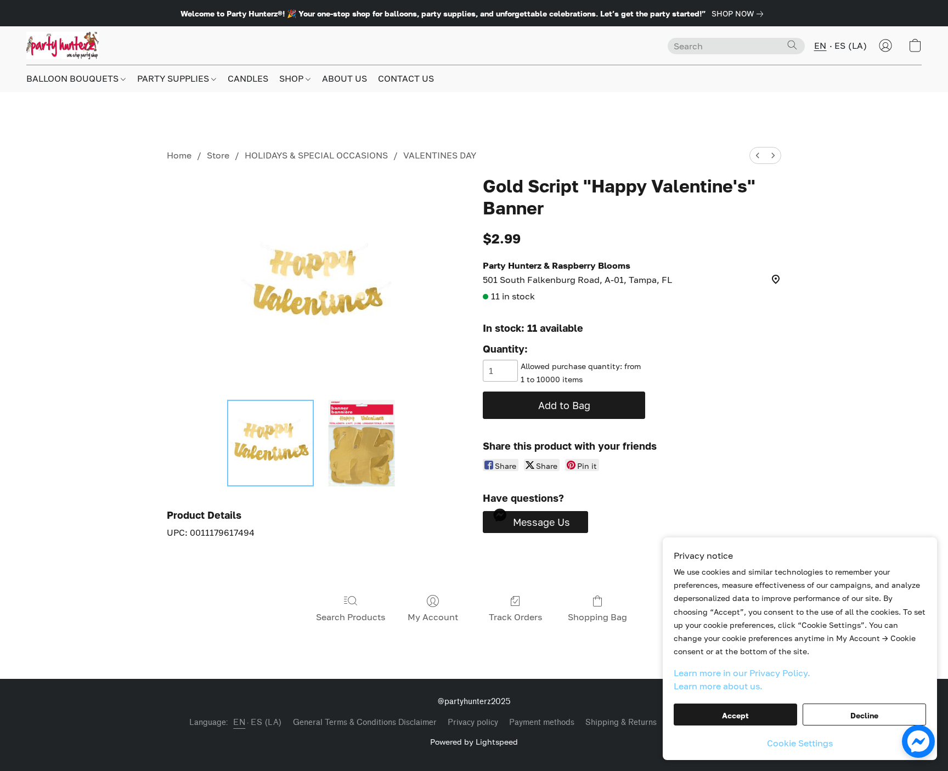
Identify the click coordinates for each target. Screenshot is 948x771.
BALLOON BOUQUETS (73, 78)
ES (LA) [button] (850, 45)
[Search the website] (792, 45)
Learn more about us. (718, 686)
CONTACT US (406, 78)
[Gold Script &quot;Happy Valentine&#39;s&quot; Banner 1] (361, 443)
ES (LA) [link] (266, 722)
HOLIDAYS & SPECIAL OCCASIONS (316, 155)
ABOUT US (344, 78)
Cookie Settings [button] (800, 743)
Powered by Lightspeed (474, 741)
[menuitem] (757, 155)
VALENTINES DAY (439, 155)
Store (218, 155)
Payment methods (541, 722)
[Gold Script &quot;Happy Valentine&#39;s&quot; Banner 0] (270, 443)
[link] (740, 13)
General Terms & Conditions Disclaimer (365, 722)
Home (179, 155)
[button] (62, 45)
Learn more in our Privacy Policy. (742, 672)
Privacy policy (473, 722)
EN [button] (820, 45)
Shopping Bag (597, 616)
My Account (433, 616)
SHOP (292, 78)
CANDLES (248, 78)
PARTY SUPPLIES (174, 78)
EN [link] (239, 722)
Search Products (350, 616)
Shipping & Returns (621, 722)
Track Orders (515, 616)
